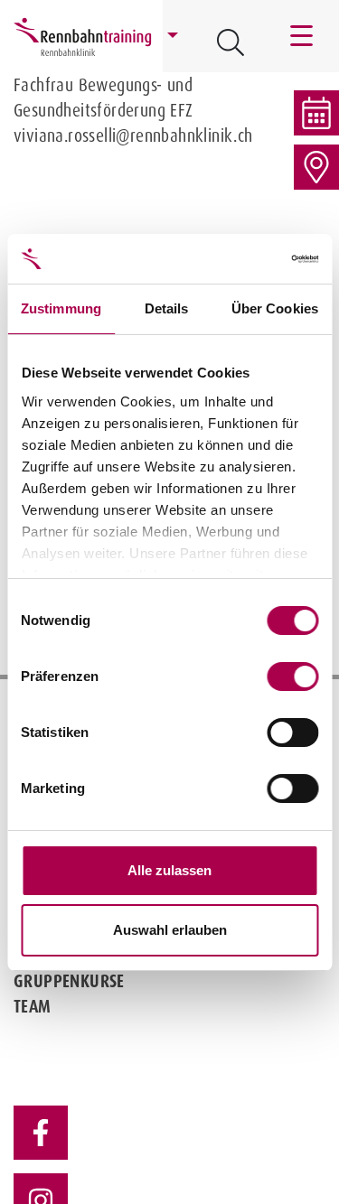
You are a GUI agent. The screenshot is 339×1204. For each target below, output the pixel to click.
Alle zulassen (169, 870)
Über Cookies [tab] (274, 308)
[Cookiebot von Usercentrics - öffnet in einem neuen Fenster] (241, 259)
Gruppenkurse (69, 981)
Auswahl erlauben (170, 930)
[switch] (292, 676)
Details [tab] (167, 308)
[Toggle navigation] (303, 36)
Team (33, 1006)
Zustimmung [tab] (61, 308)
